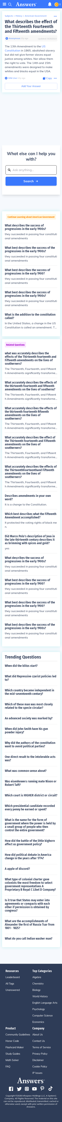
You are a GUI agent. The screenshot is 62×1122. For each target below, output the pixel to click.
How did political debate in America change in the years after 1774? (28, 856)
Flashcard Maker (15, 1047)
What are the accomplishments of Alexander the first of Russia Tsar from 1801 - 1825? (29, 924)
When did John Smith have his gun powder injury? (26, 730)
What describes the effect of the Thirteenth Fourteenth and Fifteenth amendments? (31, 26)
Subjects (9, 16)
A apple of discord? (17, 869)
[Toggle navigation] (4, 4)
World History (40, 996)
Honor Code (12, 1041)
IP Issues (37, 1072)
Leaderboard (13, 977)
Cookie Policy (39, 1066)
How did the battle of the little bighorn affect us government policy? (30, 842)
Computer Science (42, 1015)
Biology (36, 990)
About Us (37, 1034)
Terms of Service (41, 1047)
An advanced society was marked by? (29, 718)
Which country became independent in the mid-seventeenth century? (29, 692)
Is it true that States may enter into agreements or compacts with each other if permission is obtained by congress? (27, 905)
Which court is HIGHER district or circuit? (31, 795)
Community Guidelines (18, 1034)
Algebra (36, 977)
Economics (38, 1022)
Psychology (38, 1009)
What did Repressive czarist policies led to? (30, 678)
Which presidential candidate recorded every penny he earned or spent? (30, 807)
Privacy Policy (39, 1053)
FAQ (8, 1066)
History (19, 16)
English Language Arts (44, 1002)
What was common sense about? (25, 771)
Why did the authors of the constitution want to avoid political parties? (30, 744)
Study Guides (13, 1053)
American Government (35, 16)
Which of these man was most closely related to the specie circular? (29, 706)
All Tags (10, 983)
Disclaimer (38, 1060)
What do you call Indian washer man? (28, 938)
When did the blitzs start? (21, 666)
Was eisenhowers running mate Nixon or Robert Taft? (30, 783)
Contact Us (38, 1041)
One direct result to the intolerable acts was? (30, 758)
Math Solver (12, 1060)
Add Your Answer (31, 86)
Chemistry (38, 983)
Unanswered (13, 990)
